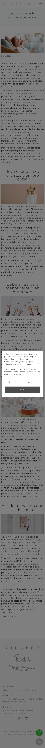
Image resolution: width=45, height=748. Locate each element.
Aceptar (22, 389)
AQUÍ (19, 364)
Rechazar (13, 382)
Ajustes (31, 382)
